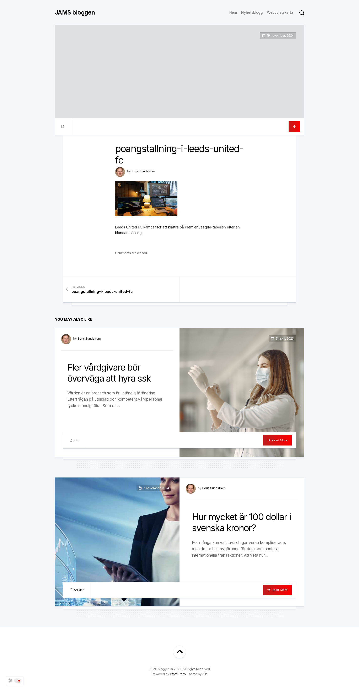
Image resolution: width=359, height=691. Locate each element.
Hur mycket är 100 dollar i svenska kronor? (241, 522)
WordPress (178, 674)
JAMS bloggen (75, 12)
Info (76, 440)
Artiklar (79, 590)
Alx (204, 674)
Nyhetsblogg (252, 12)
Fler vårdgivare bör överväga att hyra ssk (109, 373)
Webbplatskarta (280, 12)
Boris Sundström (143, 171)
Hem (233, 12)
